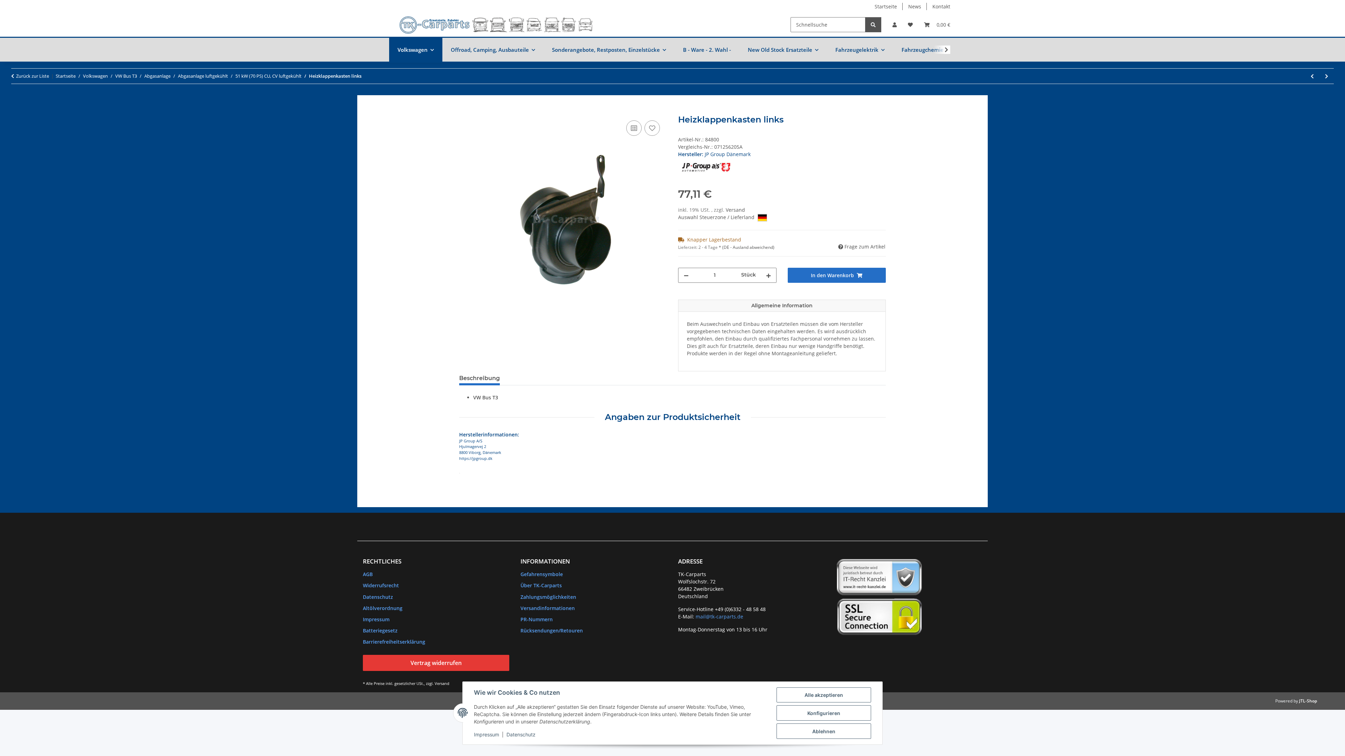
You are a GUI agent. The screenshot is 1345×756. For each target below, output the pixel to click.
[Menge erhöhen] (768, 275)
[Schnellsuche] (873, 24)
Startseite (886, 6)
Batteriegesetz (380, 630)
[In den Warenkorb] (464, 111)
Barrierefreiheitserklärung (394, 641)
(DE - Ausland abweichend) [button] (748, 247)
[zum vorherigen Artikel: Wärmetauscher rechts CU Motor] (1312, 76)
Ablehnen (823, 731)
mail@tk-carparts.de (719, 616)
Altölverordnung (382, 608)
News (914, 6)
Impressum (486, 734)
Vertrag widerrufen (436, 663)
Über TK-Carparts (541, 585)
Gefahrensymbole (541, 574)
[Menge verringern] (686, 275)
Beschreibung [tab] (479, 378)
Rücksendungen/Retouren (551, 630)
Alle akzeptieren (824, 695)
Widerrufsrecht (381, 585)
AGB (368, 574)
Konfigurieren (823, 713)
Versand (735, 209)
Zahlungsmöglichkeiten (548, 597)
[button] (894, 25)
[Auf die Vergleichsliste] (634, 128)
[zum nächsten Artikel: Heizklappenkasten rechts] (1326, 76)
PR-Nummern (536, 619)
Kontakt (941, 6)
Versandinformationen (547, 608)
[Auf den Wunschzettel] (652, 128)
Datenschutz (521, 734)
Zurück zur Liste (32, 76)
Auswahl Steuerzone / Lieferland (717, 217)
